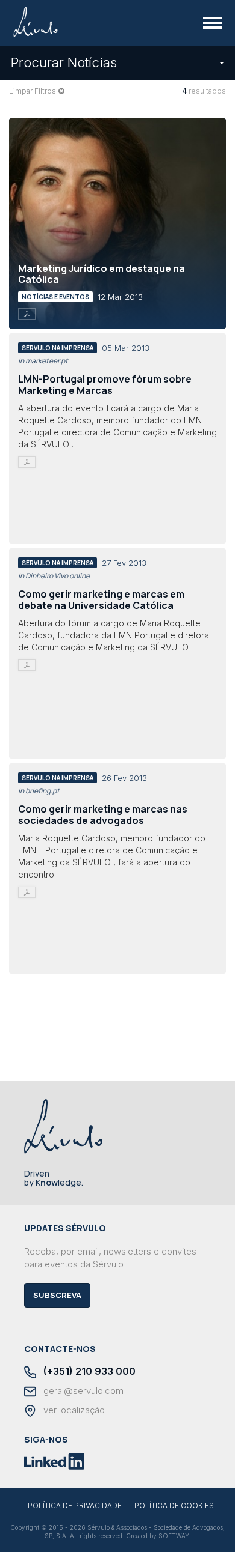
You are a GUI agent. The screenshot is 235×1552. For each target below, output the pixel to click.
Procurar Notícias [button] (64, 62)
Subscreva (57, 1295)
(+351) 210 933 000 (88, 1371)
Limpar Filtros (32, 90)
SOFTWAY (173, 1535)
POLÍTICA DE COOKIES (174, 1506)
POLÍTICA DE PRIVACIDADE (75, 1506)
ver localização (73, 1410)
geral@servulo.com (82, 1391)
